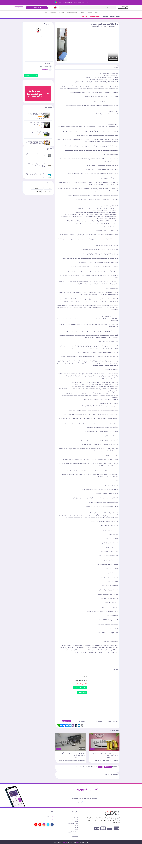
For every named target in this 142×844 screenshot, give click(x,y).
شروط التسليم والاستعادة (72, 823)
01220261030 (115, 118)
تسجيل (100, 767)
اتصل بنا (45, 12)
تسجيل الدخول (19, 8)
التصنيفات (90, 12)
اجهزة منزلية (105, 16)
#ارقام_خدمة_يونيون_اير (96, 79)
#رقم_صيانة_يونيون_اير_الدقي (82, 82)
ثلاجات (84, 182)
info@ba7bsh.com (47, 819)
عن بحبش (76, 817)
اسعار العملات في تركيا (72, 12)
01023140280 (48, 191)
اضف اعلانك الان (35, 8)
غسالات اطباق (109, 556)
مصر (53, 8)
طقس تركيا (61, 12)
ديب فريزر (111, 159)
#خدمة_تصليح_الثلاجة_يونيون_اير (93, 77)
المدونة (82, 12)
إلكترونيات (112, 16)
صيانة (76, 131)
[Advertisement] (87, 705)
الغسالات (87, 515)
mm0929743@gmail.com (43, 66)
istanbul (49, 817)
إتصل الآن (116, 114)
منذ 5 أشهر (114, 755)
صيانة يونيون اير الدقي (107, 92)
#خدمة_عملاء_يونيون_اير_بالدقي (98, 82)
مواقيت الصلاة (53, 12)
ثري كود (65, 842)
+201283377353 (82, 692)
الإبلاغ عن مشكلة (66, 721)
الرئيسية (96, 12)
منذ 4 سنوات (95, 26)
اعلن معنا (76, 825)
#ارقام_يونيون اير (114, 77)
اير (32, 188)
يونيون (36, 188)
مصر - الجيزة (103, 26)
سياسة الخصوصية (74, 819)
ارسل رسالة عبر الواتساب (79, 688)
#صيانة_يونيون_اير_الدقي (112, 82)
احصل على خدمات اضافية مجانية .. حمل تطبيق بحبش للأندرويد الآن (74, 2)
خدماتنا (76, 821)
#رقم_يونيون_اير (106, 77)
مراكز (50, 188)
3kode (77, 842)
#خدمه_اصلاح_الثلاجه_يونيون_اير (110, 79)
